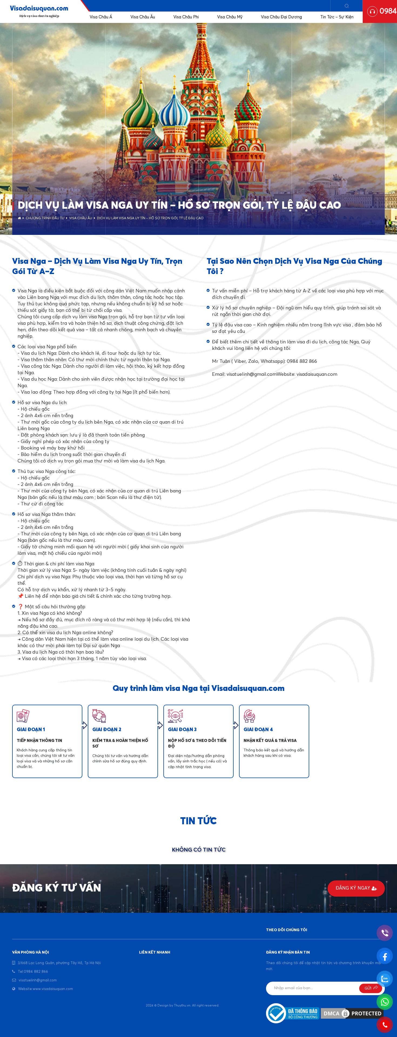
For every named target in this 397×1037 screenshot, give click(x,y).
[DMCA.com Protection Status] (352, 1013)
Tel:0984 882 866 (33, 972)
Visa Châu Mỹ (230, 17)
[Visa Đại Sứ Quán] (39, 12)
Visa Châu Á (101, 17)
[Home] (19, 218)
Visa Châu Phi (186, 17)
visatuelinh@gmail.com (38, 980)
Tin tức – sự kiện (337, 17)
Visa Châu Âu (142, 17)
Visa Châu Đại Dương (281, 17)
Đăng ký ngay (353, 888)
